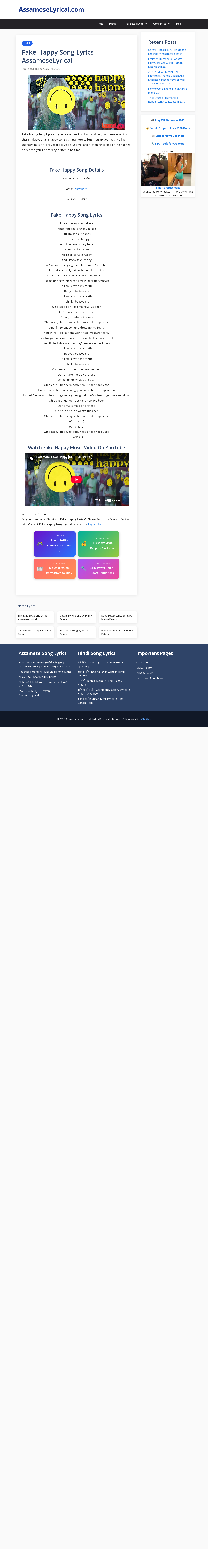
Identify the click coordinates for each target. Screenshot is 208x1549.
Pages (112, 23)
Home (100, 23)
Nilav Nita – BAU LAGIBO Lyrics (37, 677)
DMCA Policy (144, 667)
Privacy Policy (144, 673)
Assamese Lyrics (134, 23)
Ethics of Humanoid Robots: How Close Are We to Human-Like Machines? (165, 62)
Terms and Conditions (149, 678)
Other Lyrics (159, 23)
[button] (188, 24)
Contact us (142, 662)
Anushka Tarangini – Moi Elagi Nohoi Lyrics (45, 671)
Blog (178, 23)
